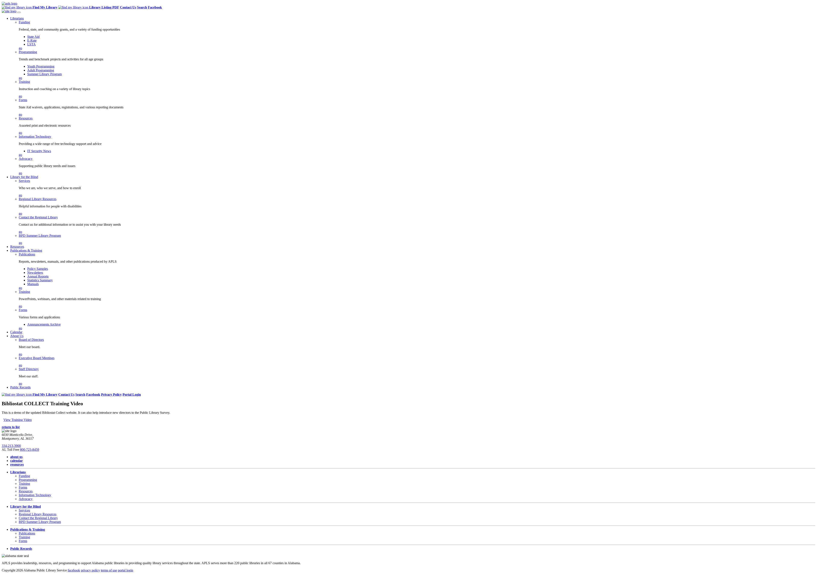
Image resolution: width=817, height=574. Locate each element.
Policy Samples (37, 269)
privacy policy (90, 570)
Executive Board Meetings (36, 358)
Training (24, 82)
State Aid (33, 36)
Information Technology (35, 136)
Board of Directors (31, 340)
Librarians (17, 18)
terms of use (109, 570)
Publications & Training (26, 250)
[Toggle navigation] (19, 12)
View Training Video (17, 420)
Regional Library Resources (37, 199)
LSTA (31, 44)
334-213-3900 (11, 446)
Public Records (20, 387)
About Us (16, 336)
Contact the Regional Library (38, 217)
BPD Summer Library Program (40, 235)
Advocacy (26, 158)
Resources (26, 118)
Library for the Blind (24, 177)
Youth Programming (40, 66)
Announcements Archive (44, 324)
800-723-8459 (29, 449)
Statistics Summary (40, 280)
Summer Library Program (44, 74)
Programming (28, 52)
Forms (23, 100)
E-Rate (32, 40)
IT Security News (39, 151)
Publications (27, 254)
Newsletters (35, 272)
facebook (74, 570)
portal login (125, 570)
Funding (24, 22)
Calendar (16, 332)
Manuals (33, 284)
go (20, 48)
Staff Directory (29, 369)
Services (24, 181)
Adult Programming (40, 70)
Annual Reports (38, 276)
